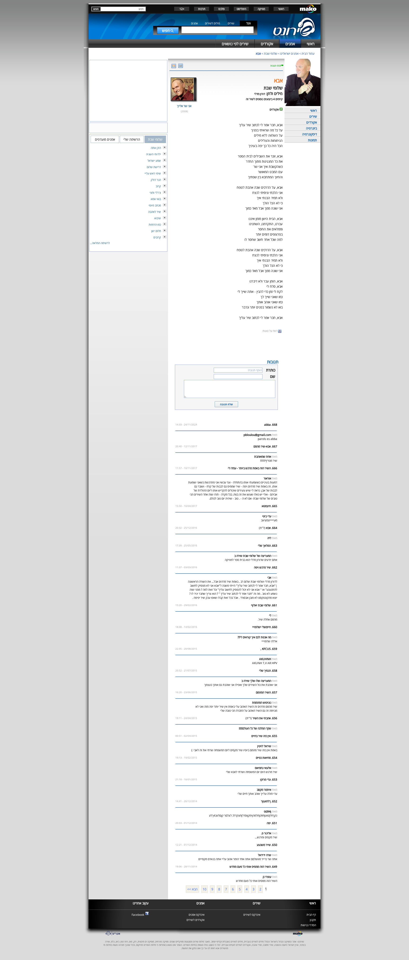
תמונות (312, 140)
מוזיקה (261, 9)
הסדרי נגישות (308, 925)
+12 (181, 9)
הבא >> (192, 889)
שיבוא (157, 218)
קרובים (157, 237)
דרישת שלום (154, 167)
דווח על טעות (270, 331)
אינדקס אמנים (196, 915)
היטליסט (241, 9)
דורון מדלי (259, 94)
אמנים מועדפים (105, 139)
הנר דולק (156, 180)
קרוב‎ (158, 186)
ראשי (281, 9)
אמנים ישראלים (289, 53)
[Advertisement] (226, 346)
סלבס (221, 9)
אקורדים (311, 122)
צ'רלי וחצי (155, 193)
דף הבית (311, 915)
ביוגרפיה (311, 128)
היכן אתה (156, 148)
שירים (231, 23)
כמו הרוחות (155, 225)
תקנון (313, 920)
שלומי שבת (270, 53)
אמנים (194, 23)
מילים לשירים (212, 23)
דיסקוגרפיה (309, 134)
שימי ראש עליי (153, 173)
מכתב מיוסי (155, 205)
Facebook (138, 915)
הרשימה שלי (132, 139)
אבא (258, 53)
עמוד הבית (308, 53)
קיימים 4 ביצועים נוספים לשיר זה (264, 99)
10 (204, 889)
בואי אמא (156, 199)
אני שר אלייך (184, 106)
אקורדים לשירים (195, 920)
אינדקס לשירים (251, 915)
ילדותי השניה (153, 154)
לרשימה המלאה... (100, 243)
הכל (248, 23)
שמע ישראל (154, 161)
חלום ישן (156, 231)
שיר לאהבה (154, 212)
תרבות (201, 9)
